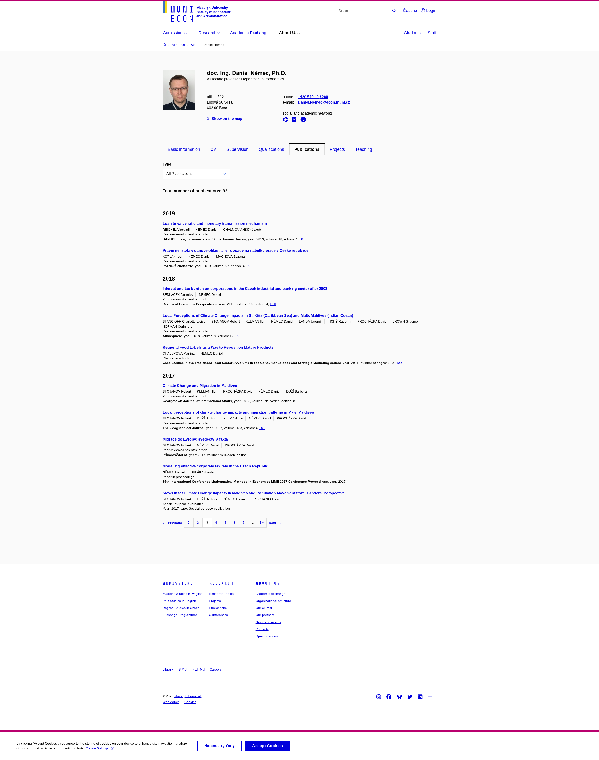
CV (213, 149)
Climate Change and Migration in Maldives (200, 386)
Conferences (218, 615)
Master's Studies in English (182, 594)
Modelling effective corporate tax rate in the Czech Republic (215, 466)
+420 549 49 (313, 97)
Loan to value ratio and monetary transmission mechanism (215, 224)
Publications (306, 149)
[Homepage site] (197, 11)
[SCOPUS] (296, 120)
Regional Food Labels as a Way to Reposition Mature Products (218, 347)
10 (261, 523)
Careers (216, 669)
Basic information (184, 149)
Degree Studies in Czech (181, 608)
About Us (268, 583)
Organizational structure (273, 601)
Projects (337, 149)
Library (168, 669)
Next (272, 523)
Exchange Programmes (180, 615)
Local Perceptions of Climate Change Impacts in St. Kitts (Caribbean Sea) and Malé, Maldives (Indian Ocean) (258, 316)
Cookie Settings (97, 748)
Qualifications (271, 149)
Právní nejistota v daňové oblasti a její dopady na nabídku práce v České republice (235, 250)
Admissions (178, 583)
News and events (268, 622)
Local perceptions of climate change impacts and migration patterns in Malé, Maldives (238, 412)
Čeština (410, 10)
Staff (432, 32)
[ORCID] (304, 120)
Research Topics (221, 594)
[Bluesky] (399, 696)
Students (412, 32)
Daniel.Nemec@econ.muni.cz (324, 102)
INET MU (198, 669)
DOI (302, 239)
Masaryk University (188, 696)
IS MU (182, 669)
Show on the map (227, 119)
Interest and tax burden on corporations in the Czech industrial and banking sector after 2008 (245, 289)
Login (430, 10)
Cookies (190, 702)
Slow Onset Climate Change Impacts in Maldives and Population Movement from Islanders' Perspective (254, 493)
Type (167, 164)
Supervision (237, 149)
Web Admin (171, 702)
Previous (175, 523)
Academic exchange (270, 594)
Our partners (265, 615)
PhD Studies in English (179, 601)
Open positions (267, 636)
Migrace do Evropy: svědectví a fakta (195, 439)
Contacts (262, 629)
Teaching (363, 149)
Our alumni (264, 608)
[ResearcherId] (287, 120)
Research (221, 583)
